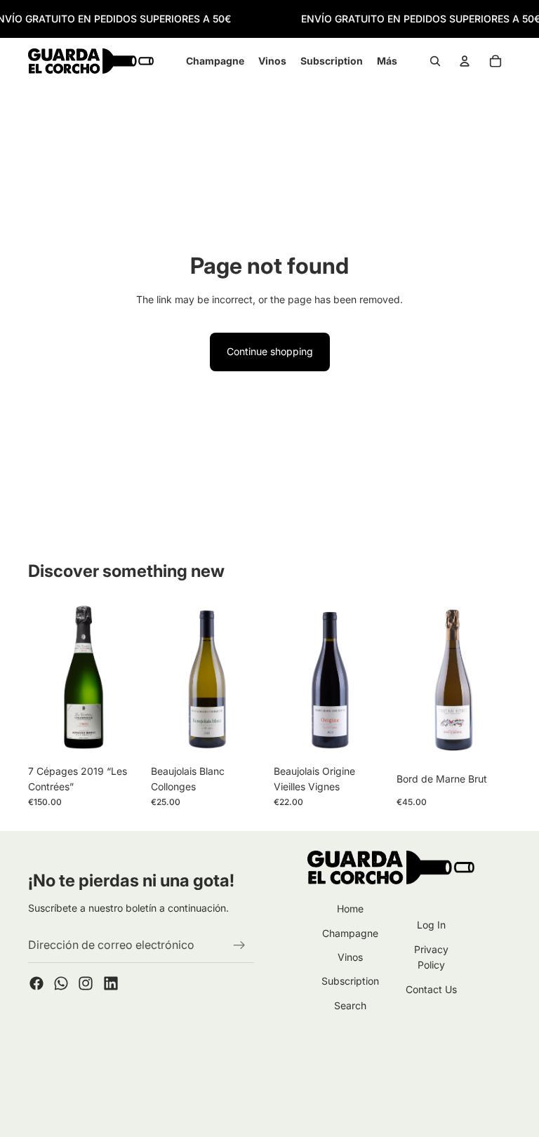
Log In (431, 925)
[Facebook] (36, 983)
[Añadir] (120, 736)
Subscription (350, 981)
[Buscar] (435, 61)
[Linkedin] (110, 983)
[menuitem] (387, 61)
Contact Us (431, 989)
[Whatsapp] (61, 983)
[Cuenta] (464, 61)
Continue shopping (270, 351)
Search (350, 1005)
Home (350, 909)
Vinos (350, 957)
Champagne (350, 933)
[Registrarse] (239, 945)
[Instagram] (85, 983)
